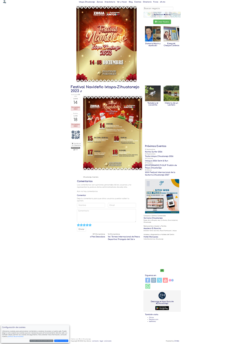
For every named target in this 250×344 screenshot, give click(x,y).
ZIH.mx (151, 317)
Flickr (171, 280)
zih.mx (162, 2)
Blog (131, 2)
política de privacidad (15, 336)
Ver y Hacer (122, 2)
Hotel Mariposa (151, 237)
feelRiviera (152, 321)
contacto (95, 341)
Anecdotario (110, 2)
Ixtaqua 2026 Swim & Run (156, 161)
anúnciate (107, 341)
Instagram (153, 280)
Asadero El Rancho (152, 228)
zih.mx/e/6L (76, 147)
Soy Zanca (4, 2)
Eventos (137, 2)
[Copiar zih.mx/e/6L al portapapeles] (81, 91)
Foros (155, 2)
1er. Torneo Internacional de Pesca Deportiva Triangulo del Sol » (124, 236)
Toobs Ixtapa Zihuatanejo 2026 (159, 156)
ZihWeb (176, 341)
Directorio (147, 2)
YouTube (165, 280)
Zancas (100, 2)
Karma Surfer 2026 (153, 152)
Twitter (159, 280)
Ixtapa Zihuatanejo (87, 2)
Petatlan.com (153, 319)
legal (101, 341)
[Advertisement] (106, 257)
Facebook (147, 280)
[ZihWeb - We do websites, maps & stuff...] (162, 196)
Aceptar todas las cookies (61, 340)
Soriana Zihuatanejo (153, 218)
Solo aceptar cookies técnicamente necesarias (41, 340)
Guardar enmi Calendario (76, 144)
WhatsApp (147, 286)
